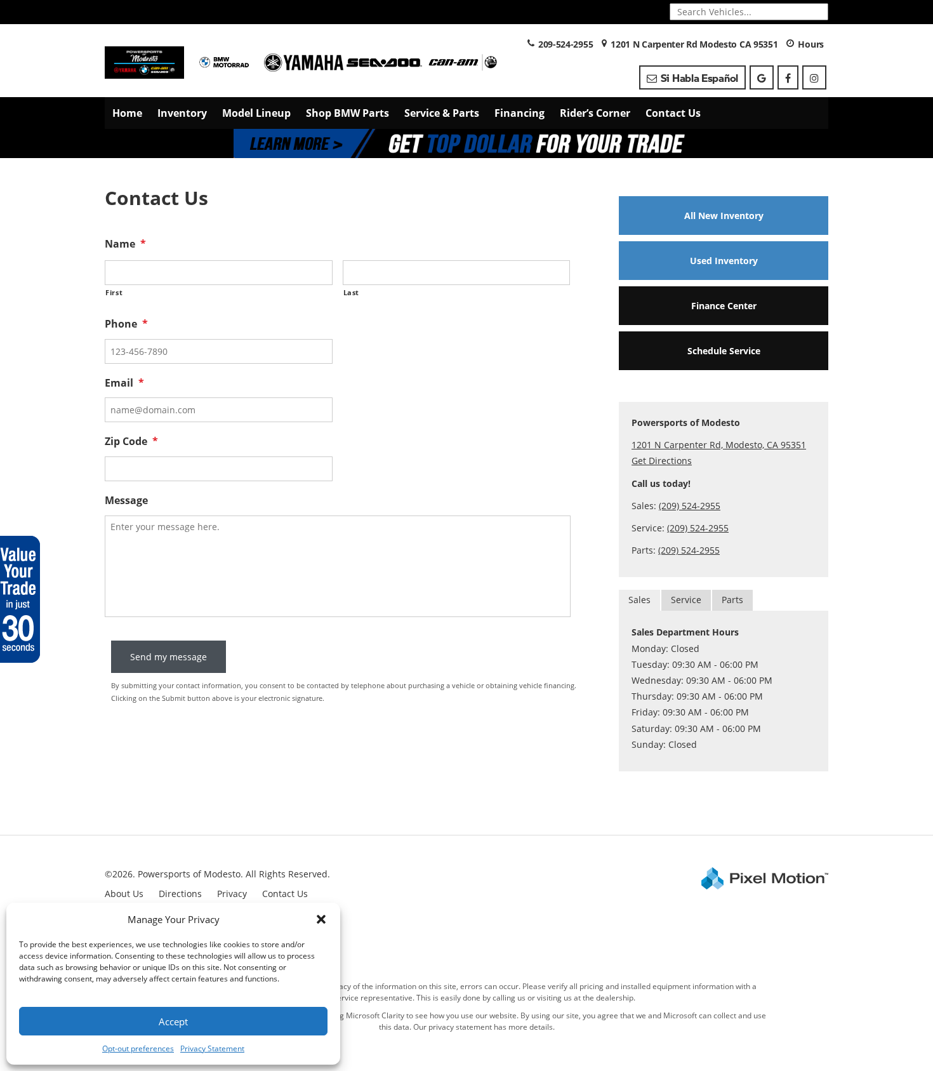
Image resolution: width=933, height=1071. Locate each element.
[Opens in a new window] (762, 77)
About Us (124, 894)
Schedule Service (723, 351)
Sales (639, 600)
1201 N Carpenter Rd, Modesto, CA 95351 (719, 445)
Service (686, 600)
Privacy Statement (212, 1048)
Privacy (232, 894)
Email (124, 383)
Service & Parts (441, 113)
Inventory (182, 113)
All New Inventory (724, 216)
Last (351, 292)
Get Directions (662, 461)
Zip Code (131, 441)
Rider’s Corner (595, 113)
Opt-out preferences (138, 1048)
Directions (180, 894)
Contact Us (673, 113)
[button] (321, 919)
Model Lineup (256, 113)
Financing (519, 113)
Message (126, 500)
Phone (126, 324)
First (113, 292)
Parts (732, 600)
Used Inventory (724, 261)
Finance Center (724, 306)
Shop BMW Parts (347, 113)
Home (127, 113)
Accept (173, 1021)
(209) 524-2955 (689, 506)
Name (125, 244)
